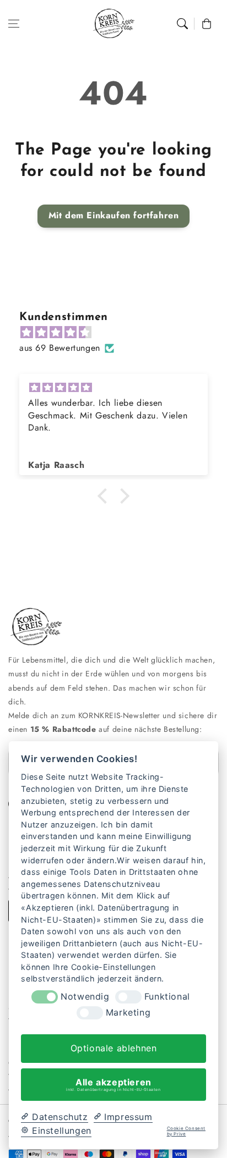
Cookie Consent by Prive (186, 1131)
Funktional (167, 996)
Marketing (128, 1012)
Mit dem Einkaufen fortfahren (113, 215)
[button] (14, 24)
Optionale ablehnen (114, 1048)
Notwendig (85, 996)
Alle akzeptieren (113, 1084)
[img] (119, 332)
